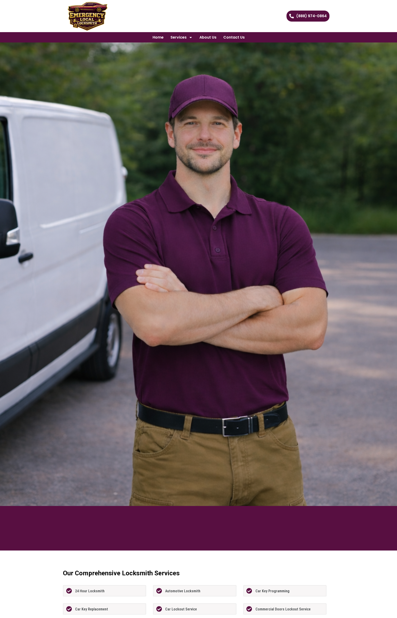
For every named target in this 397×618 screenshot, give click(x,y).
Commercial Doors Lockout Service (283, 609)
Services (178, 37)
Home (158, 37)
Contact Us (234, 37)
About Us (207, 37)
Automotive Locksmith (182, 591)
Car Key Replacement (91, 609)
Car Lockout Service (181, 609)
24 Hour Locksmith (90, 591)
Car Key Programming (272, 591)
